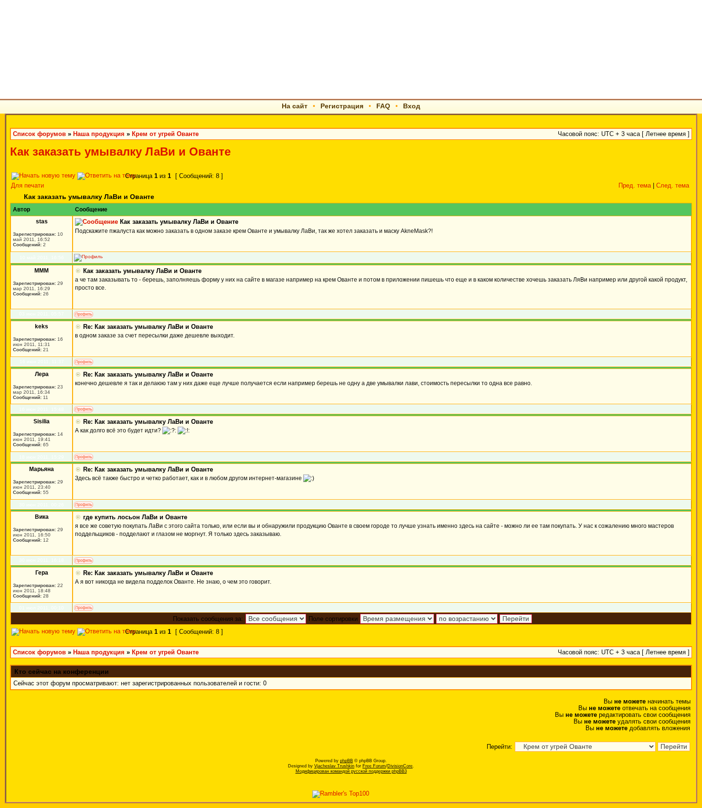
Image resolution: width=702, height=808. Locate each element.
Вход (411, 106)
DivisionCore (400, 766)
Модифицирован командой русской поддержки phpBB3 (351, 771)
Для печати (27, 185)
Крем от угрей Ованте (165, 134)
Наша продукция (99, 134)
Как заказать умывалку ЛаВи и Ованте (120, 151)
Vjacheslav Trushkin (334, 766)
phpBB (346, 760)
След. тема (672, 185)
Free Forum (374, 766)
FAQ (383, 106)
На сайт (295, 106)
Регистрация (341, 106)
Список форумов (39, 134)
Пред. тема (634, 185)
